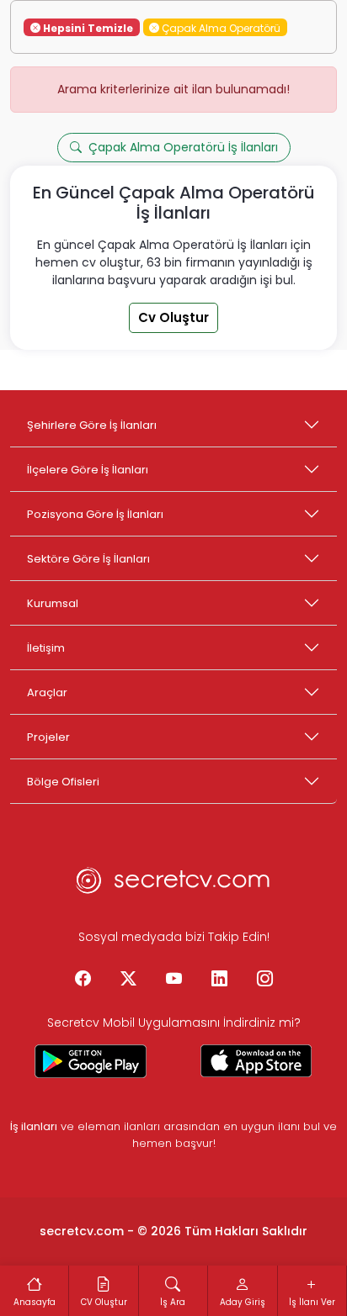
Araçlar (47, 692)
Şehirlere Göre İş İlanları (92, 425)
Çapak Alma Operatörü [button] (219, 27)
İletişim (46, 648)
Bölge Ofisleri (63, 782)
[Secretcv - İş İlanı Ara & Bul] (91, 1061)
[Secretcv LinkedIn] (219, 980)
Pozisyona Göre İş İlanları (95, 514)
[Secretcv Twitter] (128, 980)
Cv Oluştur (173, 317)
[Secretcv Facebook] (82, 980)
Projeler (48, 737)
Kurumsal (52, 603)
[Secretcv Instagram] (264, 980)
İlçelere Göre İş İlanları (87, 470)
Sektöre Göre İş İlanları (88, 559)
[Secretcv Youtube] (173, 980)
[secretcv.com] (173, 885)
